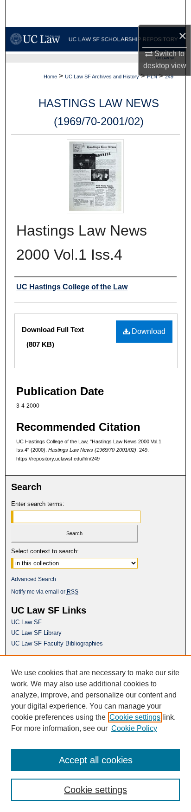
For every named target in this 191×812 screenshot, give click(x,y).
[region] (95, 733)
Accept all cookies (96, 760)
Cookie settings (134, 717)
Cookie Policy (134, 728)
